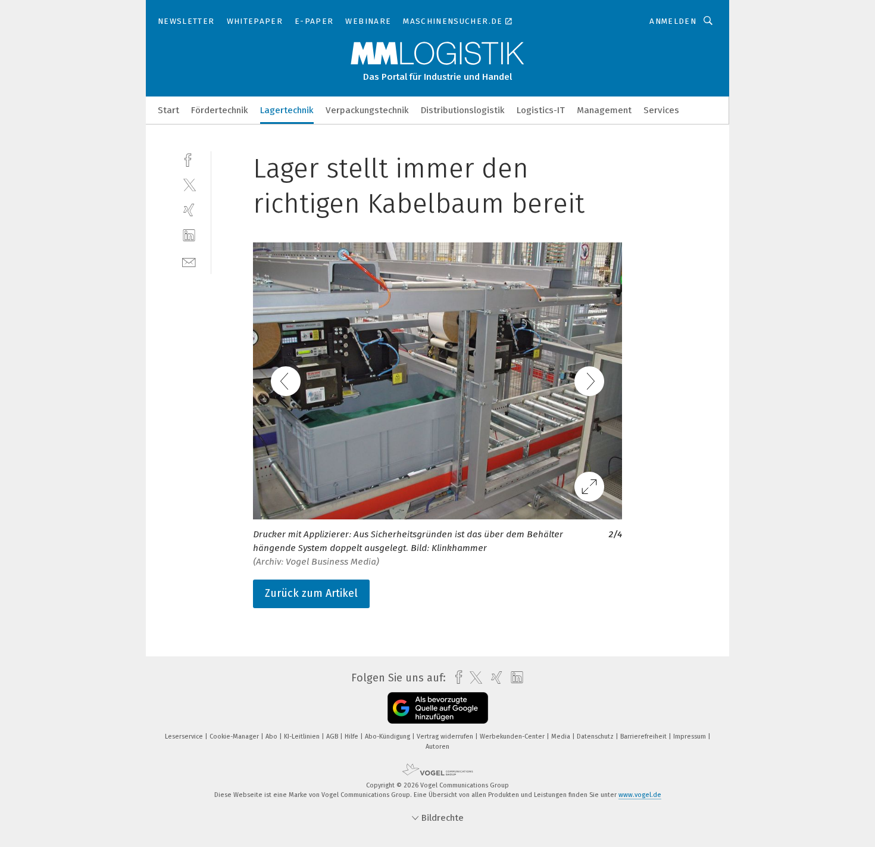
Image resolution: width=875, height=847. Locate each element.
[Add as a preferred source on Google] (438, 708)
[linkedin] (189, 235)
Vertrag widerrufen (446, 736)
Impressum (690, 736)
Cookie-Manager (235, 736)
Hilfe (352, 736)
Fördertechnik (219, 110)
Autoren (437, 747)
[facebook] (189, 158)
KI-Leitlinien (302, 736)
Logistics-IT (541, 110)
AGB (333, 736)
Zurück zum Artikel (311, 593)
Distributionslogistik (463, 110)
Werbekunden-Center (513, 736)
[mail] (189, 261)
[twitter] (189, 184)
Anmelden (672, 21)
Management (604, 110)
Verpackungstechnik (367, 110)
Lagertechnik (287, 110)
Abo (272, 736)
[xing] (189, 210)
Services (661, 110)
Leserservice (185, 736)
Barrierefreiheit (644, 736)
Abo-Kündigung (388, 736)
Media (561, 736)
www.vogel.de (639, 795)
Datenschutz (596, 736)
